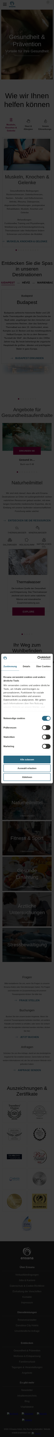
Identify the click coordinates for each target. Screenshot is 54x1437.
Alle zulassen (27, 759)
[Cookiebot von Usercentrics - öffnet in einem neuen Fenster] (38, 658)
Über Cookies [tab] (43, 666)
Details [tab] (26, 666)
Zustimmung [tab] (10, 666)
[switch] (46, 727)
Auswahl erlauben (27, 768)
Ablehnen (27, 777)
